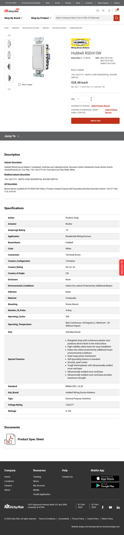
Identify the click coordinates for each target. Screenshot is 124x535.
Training (68, 3)
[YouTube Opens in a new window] (110, 507)
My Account (39, 485)
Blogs (78, 3)
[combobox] (84, 18)
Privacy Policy (78, 519)
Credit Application (41, 494)
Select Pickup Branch (100, 106)
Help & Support (103, 3)
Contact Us (67, 476)
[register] (98, 10)
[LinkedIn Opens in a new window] (118, 507)
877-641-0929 (11, 3)
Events (57, 3)
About (7, 490)
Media (36, 490)
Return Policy (107, 519)
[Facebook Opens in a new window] (102, 507)
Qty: (73, 99)
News (48, 3)
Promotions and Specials (31, 3)
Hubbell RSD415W (76, 28)
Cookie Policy (93, 519)
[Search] (117, 18)
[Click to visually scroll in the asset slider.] (9, 35)
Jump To (10, 136)
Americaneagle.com (111, 527)
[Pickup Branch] (110, 10)
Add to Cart (95, 121)
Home (6, 28)
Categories (15, 28)
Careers (117, 3)
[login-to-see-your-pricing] (104, 10)
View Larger (27, 84)
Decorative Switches (59, 28)
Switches (46, 28)
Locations (89, 3)
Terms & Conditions (47, 519)
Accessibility (63, 519)
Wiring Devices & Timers (30, 28)
